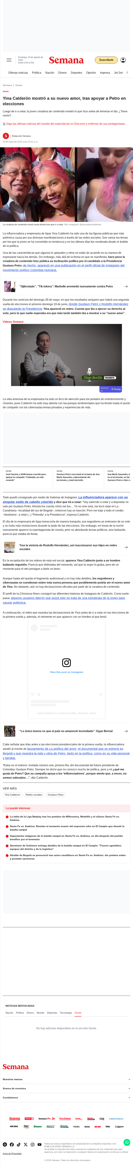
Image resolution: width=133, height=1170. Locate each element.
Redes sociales (34, 794)
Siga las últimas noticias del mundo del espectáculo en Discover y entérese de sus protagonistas (65, 123)
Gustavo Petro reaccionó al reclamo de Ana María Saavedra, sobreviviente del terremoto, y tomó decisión (78, 477)
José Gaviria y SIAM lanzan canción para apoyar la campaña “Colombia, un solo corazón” (26, 477)
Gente (18, 85)
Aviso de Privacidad (16, 1153)
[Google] (5, 1144)
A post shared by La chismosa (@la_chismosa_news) (66, 713)
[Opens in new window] (12, 1144)
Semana (7, 85)
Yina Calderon (12, 794)
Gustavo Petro (56, 794)
